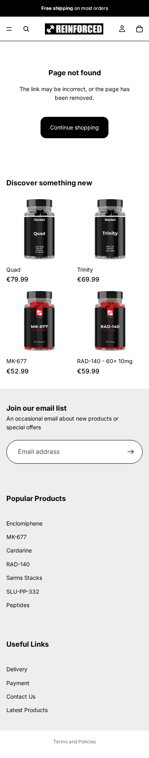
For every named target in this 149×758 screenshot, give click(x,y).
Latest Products (27, 710)
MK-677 (16, 536)
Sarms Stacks (24, 577)
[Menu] (9, 29)
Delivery (16, 669)
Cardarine (19, 550)
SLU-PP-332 (22, 591)
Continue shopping (74, 127)
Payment (17, 682)
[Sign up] (130, 452)
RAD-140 (18, 563)
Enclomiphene (24, 523)
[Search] (26, 29)
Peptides (17, 605)
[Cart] (139, 29)
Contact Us (20, 696)
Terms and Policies (74, 742)
